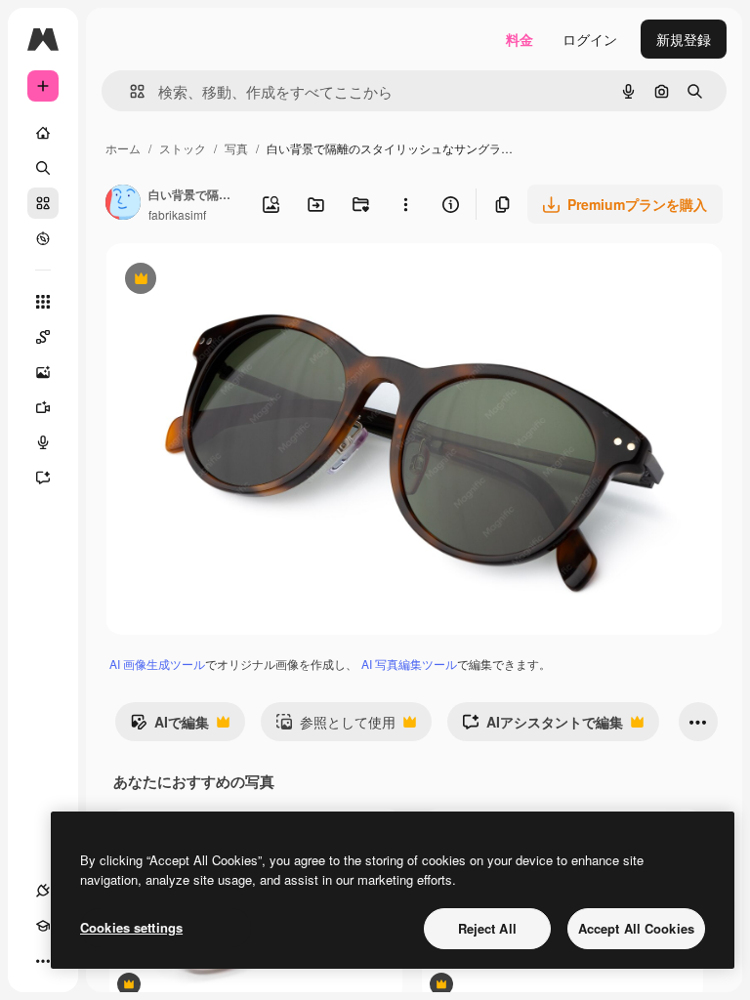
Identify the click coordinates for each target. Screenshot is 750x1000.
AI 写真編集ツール (409, 663)
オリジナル (239, 281)
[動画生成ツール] (43, 407)
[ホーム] (43, 132)
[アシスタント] (43, 477)
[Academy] (43, 925)
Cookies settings (131, 927)
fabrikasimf (177, 214)
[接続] (43, 890)
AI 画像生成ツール (157, 663)
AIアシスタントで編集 (542, 726)
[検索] (43, 168)
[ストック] (43, 203)
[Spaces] (43, 337)
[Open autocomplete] (129, 91)
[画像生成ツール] (43, 372)
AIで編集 (169, 726)
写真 (236, 148)
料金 (519, 39)
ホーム (123, 148)
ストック (182, 148)
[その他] (43, 961)
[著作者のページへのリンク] (123, 204)
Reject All (487, 928)
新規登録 (683, 39)
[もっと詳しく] (43, 238)
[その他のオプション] (405, 204)
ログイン (589, 39)
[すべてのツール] (43, 301)
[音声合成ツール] (43, 442)
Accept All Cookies (636, 928)
